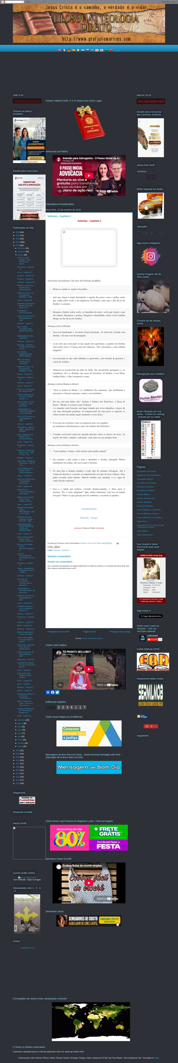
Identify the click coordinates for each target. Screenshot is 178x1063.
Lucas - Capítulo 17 (24, 534)
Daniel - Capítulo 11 (24, 626)
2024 (18, 239)
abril (20, 736)
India (160, 583)
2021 (18, 750)
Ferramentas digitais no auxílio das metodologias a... (26, 696)
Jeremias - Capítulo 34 (25, 282)
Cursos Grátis (89, 527)
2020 (18, 754)
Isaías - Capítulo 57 (24, 504)
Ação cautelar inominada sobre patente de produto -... (25, 330)
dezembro (22, 248)
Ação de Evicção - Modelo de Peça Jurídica (24, 675)
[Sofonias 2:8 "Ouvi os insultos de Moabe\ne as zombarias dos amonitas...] (128, 389)
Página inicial (89, 632)
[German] (69, 51)
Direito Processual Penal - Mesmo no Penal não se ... (25, 703)
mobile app (144, 601)
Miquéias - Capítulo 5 (25, 687)
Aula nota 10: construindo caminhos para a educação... (24, 582)
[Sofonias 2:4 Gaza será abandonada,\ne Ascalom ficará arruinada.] (128, 332)
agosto (20, 723)
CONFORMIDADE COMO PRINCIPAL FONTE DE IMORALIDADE (25, 527)
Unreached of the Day (149, 599)
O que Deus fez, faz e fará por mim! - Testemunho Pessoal (150, 526)
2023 (18, 242)
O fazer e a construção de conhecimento (26, 390)
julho (20, 727)
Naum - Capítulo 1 (24, 684)
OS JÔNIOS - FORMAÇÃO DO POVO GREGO (24, 354)
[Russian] (88, 51)
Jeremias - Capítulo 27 (25, 341)
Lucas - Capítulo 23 (24, 272)
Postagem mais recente (58, 632)
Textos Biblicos (142, 531)
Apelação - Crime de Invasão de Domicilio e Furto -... (26, 347)
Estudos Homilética (144, 502)
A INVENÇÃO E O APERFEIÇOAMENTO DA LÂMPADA (26, 411)
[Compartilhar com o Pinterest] (58, 547)
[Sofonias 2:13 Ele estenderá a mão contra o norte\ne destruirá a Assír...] (128, 459)
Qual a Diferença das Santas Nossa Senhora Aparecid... (25, 437)
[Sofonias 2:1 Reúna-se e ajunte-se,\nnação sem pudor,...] (128, 288)
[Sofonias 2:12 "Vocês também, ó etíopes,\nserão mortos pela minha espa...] (128, 451)
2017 (18, 764)
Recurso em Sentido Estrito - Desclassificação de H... (25, 547)
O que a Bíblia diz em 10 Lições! (149, 518)
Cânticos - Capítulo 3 (25, 614)
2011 (18, 783)
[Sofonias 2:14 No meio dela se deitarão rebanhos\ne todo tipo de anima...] (128, 470)
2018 (18, 760)
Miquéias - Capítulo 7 (25, 458)
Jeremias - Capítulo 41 (25, 629)
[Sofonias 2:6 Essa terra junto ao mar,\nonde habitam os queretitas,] (128, 358)
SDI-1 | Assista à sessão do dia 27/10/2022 (23, 361)
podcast (152, 601)
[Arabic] (107, 51)
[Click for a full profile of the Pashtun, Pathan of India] (151, 579)
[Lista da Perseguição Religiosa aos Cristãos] (151, 403)
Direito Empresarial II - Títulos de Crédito (25, 633)
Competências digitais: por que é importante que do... (26, 665)
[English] (60, 51)
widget (159, 601)
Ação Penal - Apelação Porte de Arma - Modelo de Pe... (25, 647)
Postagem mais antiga (120, 632)
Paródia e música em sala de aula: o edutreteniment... (25, 287)
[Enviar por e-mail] (48, 547)
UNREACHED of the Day (151, 555)
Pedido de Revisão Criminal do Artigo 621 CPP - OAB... (25, 519)
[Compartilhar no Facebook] (56, 547)
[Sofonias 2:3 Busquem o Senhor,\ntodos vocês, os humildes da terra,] (128, 311)
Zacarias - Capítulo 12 (25, 276)
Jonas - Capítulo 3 (24, 670)
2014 (18, 773)
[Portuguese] (93, 51)
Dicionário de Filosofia (145, 487)
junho (20, 730)
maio (20, 733)
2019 (18, 757)
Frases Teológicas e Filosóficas (149, 510)
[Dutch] (83, 51)
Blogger (156, 1058)
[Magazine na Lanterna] (89, 850)
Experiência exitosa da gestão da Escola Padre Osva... (25, 306)
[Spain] (74, 51)
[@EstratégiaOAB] (89, 143)
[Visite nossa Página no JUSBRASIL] (89, 746)
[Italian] (79, 51)
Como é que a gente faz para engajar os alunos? (25, 639)
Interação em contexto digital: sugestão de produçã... (25, 429)
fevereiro (21, 743)
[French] (65, 51)
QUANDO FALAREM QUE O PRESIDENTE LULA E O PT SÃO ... (26, 511)
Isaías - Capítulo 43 (24, 681)
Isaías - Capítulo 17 (24, 386)
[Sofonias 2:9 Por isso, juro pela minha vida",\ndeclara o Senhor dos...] (128, 401)
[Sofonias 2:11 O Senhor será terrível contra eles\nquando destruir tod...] (128, 434)
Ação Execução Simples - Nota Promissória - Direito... (23, 261)
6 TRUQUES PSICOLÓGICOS (24, 312)
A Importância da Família (146, 471)
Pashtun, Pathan (147, 583)
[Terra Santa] (151, 266)
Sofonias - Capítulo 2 (61, 550)
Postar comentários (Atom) (92, 638)
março (20, 740)
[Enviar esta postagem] (117, 543)
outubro (21, 255)
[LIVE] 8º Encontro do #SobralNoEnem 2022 (25, 654)
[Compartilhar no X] (53, 547)
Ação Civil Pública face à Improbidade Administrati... (26, 481)
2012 (18, 780)
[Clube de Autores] (151, 365)
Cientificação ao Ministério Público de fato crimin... (26, 590)
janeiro (20, 746)
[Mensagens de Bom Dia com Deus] (89, 773)
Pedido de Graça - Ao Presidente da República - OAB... (25, 295)
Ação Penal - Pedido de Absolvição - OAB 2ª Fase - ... (26, 463)
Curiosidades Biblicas (145, 479)
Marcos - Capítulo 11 (25, 374)
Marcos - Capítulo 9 (24, 691)
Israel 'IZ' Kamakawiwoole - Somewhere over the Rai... (26, 557)
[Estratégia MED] (29, 162)
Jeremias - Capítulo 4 (25, 576)
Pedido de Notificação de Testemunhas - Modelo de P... (25, 711)
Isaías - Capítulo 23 (24, 603)
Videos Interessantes (145, 535)
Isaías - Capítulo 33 (24, 442)
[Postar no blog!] (51, 547)
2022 (18, 245)
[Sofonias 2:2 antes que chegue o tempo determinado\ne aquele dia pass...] (128, 297)
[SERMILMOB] (151, 708)
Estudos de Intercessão (146, 498)
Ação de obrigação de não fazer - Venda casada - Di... (25, 397)
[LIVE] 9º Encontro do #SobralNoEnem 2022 (25, 598)
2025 (18, 235)
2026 (18, 232)
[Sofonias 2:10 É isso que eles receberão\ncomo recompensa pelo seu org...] (128, 422)
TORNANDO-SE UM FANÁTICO (25, 337)
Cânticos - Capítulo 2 (25, 424)
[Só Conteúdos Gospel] (89, 926)
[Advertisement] (89, 71)
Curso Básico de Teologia (146, 483)
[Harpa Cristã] (29, 859)
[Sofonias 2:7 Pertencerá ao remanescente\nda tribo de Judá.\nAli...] (128, 369)
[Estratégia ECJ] (151, 157)
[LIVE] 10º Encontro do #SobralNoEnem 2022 (26, 419)
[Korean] (102, 51)
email (161, 599)
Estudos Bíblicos (143, 494)
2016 (18, 767)
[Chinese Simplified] (111, 51)
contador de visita (27, 948)
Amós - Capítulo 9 (24, 716)
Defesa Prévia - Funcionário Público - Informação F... (26, 492)
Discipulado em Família (146, 491)
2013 (18, 777)
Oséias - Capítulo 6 (24, 476)
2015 (18, 770)
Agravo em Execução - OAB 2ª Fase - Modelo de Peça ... (26, 499)
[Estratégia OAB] (29, 219)
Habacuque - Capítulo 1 (26, 660)
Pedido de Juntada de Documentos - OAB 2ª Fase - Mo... (25, 452)
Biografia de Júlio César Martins (149, 475)
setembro (21, 720)
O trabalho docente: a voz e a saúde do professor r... (25, 608)
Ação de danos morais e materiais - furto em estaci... (25, 404)
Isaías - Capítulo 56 (24, 300)
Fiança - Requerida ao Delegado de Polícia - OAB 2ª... (25, 570)
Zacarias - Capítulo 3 (25, 323)
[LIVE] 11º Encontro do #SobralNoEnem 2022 (26, 318)
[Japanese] (97, 51)
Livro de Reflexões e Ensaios (148, 514)
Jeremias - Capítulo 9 (25, 383)
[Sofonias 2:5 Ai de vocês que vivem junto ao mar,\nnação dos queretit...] (128, 343)
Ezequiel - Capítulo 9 (25, 279)
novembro (22, 252)
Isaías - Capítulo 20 (24, 486)
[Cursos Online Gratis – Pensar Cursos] (27, 878)
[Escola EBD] (27, 933)
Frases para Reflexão (145, 506)
